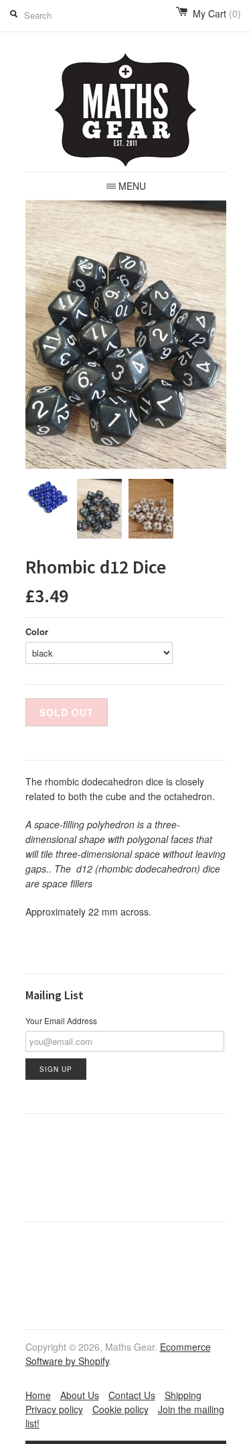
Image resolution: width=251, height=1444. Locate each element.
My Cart (217, 13)
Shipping (183, 1395)
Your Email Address (61, 1020)
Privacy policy (54, 1409)
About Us (79, 1395)
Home (38, 1395)
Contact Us (131, 1395)
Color (36, 631)
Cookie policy (120, 1409)
